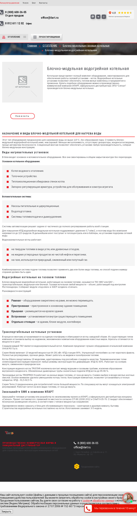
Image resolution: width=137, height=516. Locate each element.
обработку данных (103, 500)
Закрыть (6, 511)
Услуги (25, 3)
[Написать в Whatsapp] (104, 17)
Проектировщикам (49, 37)
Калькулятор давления (9, 3)
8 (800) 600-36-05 (88, 443)
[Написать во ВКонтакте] (98, 17)
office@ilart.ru (82, 447)
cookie (86, 500)
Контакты (43, 3)
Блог (34, 3)
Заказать (22, 116)
